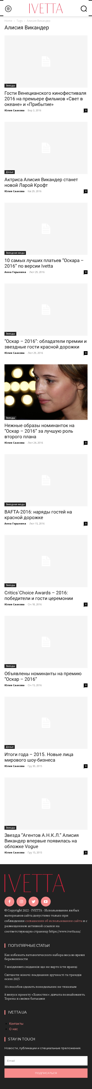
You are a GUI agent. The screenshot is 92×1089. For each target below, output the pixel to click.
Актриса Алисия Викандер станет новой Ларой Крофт (41, 182)
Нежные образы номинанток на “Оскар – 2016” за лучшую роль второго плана (39, 431)
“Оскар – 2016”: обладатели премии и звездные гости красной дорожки (45, 344)
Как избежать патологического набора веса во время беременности (44, 957)
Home (8, 21)
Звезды (10, 85)
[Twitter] (33, 901)
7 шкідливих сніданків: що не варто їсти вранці (40, 966)
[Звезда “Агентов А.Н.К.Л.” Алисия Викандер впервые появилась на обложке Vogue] (46, 804)
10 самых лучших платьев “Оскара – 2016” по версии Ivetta (44, 263)
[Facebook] (9, 901)
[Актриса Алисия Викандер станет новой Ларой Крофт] (46, 148)
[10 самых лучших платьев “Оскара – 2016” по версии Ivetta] (46, 229)
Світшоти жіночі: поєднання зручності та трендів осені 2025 (42, 977)
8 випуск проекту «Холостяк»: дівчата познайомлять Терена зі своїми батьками (44, 996)
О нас (13, 1029)
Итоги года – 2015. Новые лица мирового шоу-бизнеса (38, 757)
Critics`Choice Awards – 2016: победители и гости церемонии (38, 595)
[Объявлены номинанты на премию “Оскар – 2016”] (46, 642)
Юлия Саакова (14, 110)
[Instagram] (21, 901)
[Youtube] (46, 901)
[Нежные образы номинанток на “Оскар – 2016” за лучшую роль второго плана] (46, 392)
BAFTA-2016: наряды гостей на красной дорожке (38, 514)
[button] (83, 8)
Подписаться (46, 1073)
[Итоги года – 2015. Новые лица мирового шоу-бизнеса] (46, 723)
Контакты (16, 1023)
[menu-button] (8, 8)
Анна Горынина (15, 272)
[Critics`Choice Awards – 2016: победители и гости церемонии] (46, 561)
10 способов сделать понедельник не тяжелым (40, 986)
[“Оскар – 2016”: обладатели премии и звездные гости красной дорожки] (46, 310)
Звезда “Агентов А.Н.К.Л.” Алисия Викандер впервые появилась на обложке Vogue (41, 841)
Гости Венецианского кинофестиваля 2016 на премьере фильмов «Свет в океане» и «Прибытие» (45, 98)
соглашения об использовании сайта (53, 921)
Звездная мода (15, 252)
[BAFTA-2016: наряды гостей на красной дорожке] (46, 480)
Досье (9, 172)
